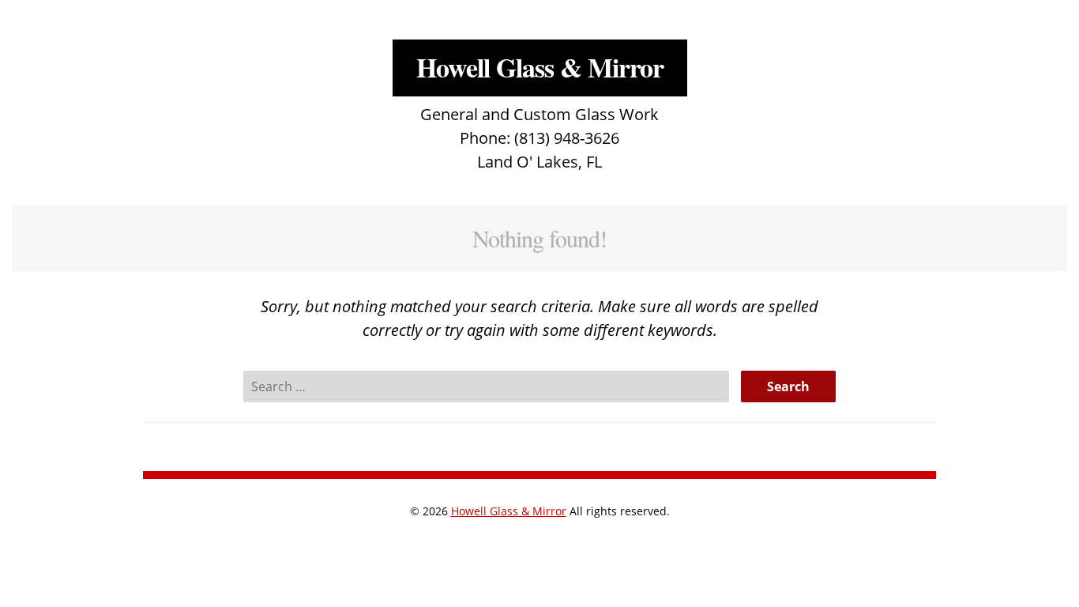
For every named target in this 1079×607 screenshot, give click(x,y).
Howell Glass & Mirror (540, 67)
